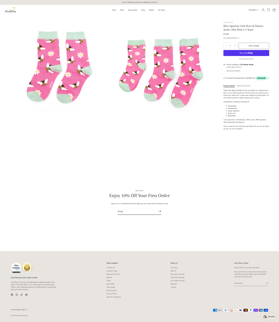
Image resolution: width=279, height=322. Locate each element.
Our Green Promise (178, 281)
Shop (143, 10)
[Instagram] (17, 295)
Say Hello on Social (178, 274)
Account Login (111, 271)
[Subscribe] (159, 211)
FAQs (108, 281)
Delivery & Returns (243, 86)
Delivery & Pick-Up (113, 274)
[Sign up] (267, 283)
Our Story (161, 10)
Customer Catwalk (177, 277)
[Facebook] (12, 295)
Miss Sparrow (228, 22)
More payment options (246, 58)
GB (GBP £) (253, 10)
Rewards (174, 284)
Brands (151, 10)
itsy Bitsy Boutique (21, 315)
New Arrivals (132, 10)
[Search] (268, 10)
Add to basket (254, 46)
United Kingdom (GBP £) (18, 309)
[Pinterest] (26, 295)
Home (114, 10)
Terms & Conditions (113, 297)
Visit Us (173, 271)
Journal (173, 287)
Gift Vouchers (111, 290)
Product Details (229, 86)
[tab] (230, 86)
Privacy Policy (111, 294)
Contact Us (110, 268)
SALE (122, 10)
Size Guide (110, 284)
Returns (109, 277)
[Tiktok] (21, 295)
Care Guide (110, 287)
